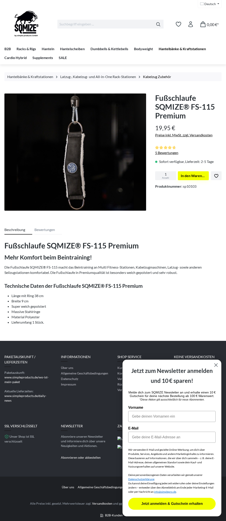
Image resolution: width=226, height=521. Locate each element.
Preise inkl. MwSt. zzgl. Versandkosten (184, 135)
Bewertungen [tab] (44, 229)
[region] (75, 153)
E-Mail (133, 428)
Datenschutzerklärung (141, 479)
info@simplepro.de (165, 491)
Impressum (68, 384)
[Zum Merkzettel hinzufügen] (216, 175)
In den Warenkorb (195, 176)
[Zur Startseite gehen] (26, 23)
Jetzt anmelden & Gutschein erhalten (172, 504)
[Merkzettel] (178, 24)
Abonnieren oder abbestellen (81, 457)
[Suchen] (158, 24)
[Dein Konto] (191, 24)
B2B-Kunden (114, 515)
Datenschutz (69, 379)
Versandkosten (102, 503)
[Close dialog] (216, 365)
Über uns (67, 368)
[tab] (18, 230)
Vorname (135, 407)
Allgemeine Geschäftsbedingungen (84, 373)
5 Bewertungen (166, 153)
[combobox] (105, 24)
